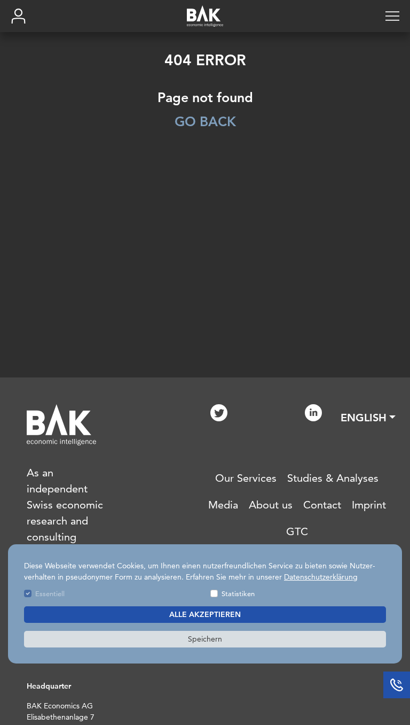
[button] (368, 417)
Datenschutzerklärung (321, 577)
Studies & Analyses (333, 478)
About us (271, 504)
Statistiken (238, 593)
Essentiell (50, 593)
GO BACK (205, 121)
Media (223, 504)
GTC (297, 531)
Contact (322, 504)
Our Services (246, 478)
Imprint (369, 504)
